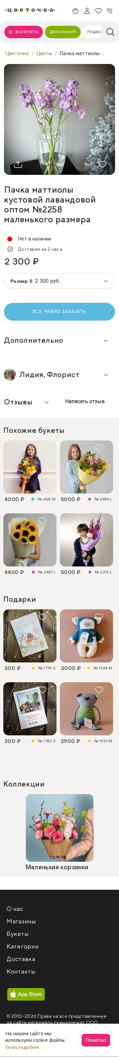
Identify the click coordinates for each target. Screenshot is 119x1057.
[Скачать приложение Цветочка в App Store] (26, 994)
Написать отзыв (84, 401)
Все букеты (27, 32)
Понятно (96, 1040)
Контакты (21, 972)
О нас (15, 909)
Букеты (17, 934)
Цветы (44, 53)
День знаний (63, 32)
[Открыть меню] (110, 11)
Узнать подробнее (22, 1047)
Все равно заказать (59, 311)
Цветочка (17, 53)
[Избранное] (98, 11)
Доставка (21, 959)
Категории (22, 946)
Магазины (21, 921)
